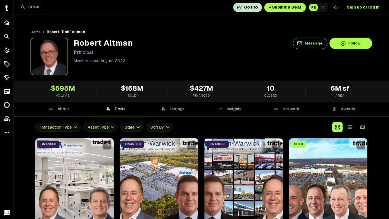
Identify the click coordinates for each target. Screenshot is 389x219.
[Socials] (6, 118)
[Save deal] (107, 145)
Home (35, 32)
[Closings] (6, 50)
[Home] (6, 23)
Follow (354, 43)
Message (313, 43)
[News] (6, 91)
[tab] (58, 109)
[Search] (6, 36)
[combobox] (58, 127)
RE (313, 7)
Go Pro (251, 7)
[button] (6, 64)
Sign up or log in (363, 7)
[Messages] (6, 213)
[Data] (6, 105)
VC (322, 7)
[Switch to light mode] (335, 7)
